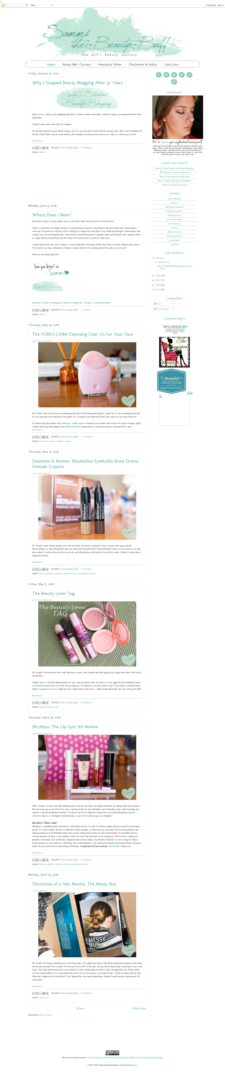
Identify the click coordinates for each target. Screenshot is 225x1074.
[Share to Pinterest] (47, 147)
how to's (174, 202)
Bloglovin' (78, 302)
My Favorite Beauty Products (174, 184)
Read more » (37, 140)
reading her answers (48, 688)
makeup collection (174, 210)
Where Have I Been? (51, 215)
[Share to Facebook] (43, 147)
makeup (58, 573)
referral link (113, 846)
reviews (52, 441)
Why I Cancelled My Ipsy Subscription (174, 180)
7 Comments (86, 568)
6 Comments (86, 859)
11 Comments (86, 436)
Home (51, 64)
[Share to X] (40, 147)
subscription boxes (79, 864)
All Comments (162, 308)
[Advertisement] (87, 180)
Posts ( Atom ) (46, 1014)
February (66, 423)
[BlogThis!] (37, 147)
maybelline (83, 573)
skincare (50, 706)
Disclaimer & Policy (143, 64)
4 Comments (86, 992)
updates (42, 152)
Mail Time (60, 809)
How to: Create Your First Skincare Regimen (175, 168)
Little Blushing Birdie (45, 685)
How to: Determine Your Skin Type (174, 176)
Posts (158, 303)
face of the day (174, 198)
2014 (158, 284)
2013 (158, 289)
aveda (41, 997)
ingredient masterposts (174, 206)
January (161, 262)
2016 (158, 275)
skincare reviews (64, 441)
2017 (158, 258)
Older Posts (139, 1008)
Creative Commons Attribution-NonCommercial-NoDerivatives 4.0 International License (125, 1057)
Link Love (171, 64)
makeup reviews (70, 573)
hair (47, 997)
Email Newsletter (103, 302)
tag (56, 706)
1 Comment (86, 309)
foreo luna (43, 441)
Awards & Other (110, 64)
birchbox (43, 864)
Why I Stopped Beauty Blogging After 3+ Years (77, 82)
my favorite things (174, 219)
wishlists (174, 244)
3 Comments (86, 147)
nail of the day (175, 223)
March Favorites (72, 426)
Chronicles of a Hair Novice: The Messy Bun (74, 884)
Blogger (134, 1064)
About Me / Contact (76, 64)
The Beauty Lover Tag (53, 593)
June (42, 114)
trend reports (174, 240)
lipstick (51, 864)
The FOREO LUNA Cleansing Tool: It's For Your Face (82, 334)
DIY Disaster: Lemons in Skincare (174, 172)
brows (42, 573)
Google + (89, 302)
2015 (158, 280)
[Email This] (33, 147)
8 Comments (86, 702)
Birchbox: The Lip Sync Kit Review (65, 726)
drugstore (49, 573)
